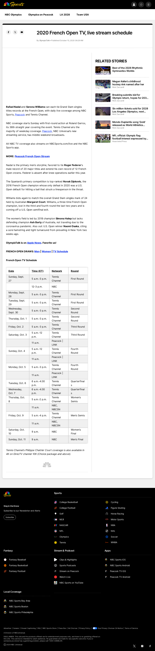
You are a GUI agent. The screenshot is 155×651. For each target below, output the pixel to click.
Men (37, 251)
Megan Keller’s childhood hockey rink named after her (128, 83)
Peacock (20, 114)
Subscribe (10, 517)
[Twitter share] (15, 32)
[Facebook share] (8, 32)
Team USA (82, 14)
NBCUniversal (19, 633)
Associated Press (119, 141)
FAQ (39, 628)
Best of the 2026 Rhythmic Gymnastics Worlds (127, 69)
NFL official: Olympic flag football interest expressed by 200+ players (129, 137)
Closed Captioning (28, 628)
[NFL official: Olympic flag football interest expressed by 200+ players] (102, 138)
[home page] (14, 4)
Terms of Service (131, 628)
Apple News (34, 242)
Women (46, 251)
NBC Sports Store (50, 628)
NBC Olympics (13, 14)
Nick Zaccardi (118, 87)
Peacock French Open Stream (32, 156)
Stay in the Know (11, 506)
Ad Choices (72, 628)
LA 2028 (65, 14)
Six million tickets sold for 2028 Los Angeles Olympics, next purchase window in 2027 (130, 110)
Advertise (7, 628)
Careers (16, 628)
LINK (54, 344)
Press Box (62, 628)
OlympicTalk (44, 40)
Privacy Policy (84, 628)
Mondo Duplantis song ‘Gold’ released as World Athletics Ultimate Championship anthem (130, 123)
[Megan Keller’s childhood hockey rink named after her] (102, 84)
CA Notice (119, 628)
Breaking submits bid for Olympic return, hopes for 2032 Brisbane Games (130, 96)
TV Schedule (60, 251)
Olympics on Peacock (40, 14)
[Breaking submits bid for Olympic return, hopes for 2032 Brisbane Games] (102, 97)
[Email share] (21, 32)
